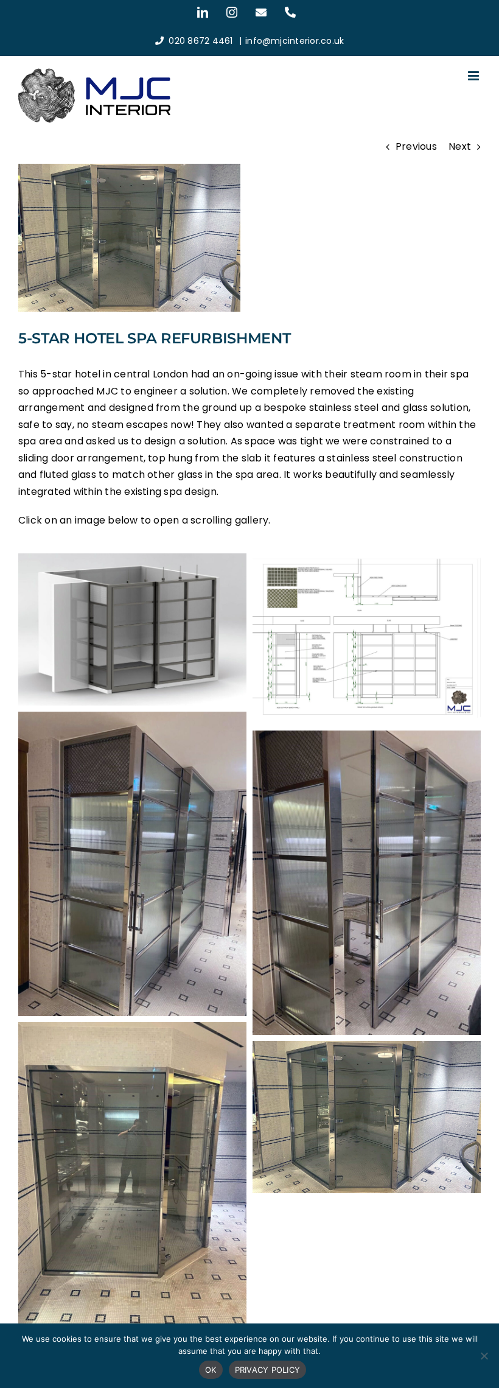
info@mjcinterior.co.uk (294, 41)
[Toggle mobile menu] (474, 75)
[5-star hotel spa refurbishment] (132, 562)
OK (211, 1370)
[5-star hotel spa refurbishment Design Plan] (367, 562)
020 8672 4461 (201, 41)
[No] (484, 1356)
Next (459, 146)
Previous (416, 146)
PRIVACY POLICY (268, 1370)
